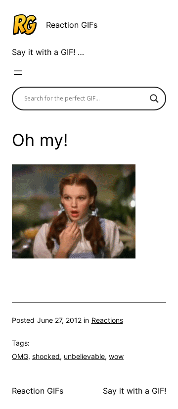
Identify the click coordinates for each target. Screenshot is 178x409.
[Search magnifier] (154, 98)
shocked (46, 356)
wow (116, 356)
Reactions (107, 320)
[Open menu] (18, 73)
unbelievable (84, 356)
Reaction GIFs (71, 25)
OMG (20, 356)
